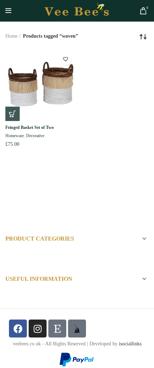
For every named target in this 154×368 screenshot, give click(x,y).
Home (11, 36)
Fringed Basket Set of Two (29, 127)
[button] (12, 114)
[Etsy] (57, 328)
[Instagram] (38, 328)
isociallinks (130, 343)
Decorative (35, 135)
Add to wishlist (65, 59)
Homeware (14, 135)
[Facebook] (18, 328)
